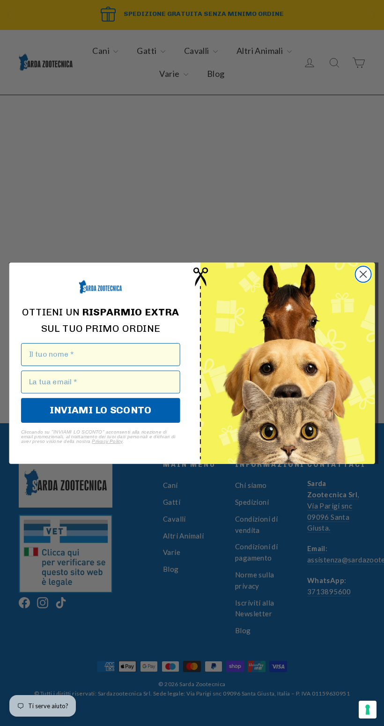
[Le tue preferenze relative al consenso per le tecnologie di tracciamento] (368, 710)
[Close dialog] (363, 274)
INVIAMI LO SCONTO (101, 410)
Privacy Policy (107, 441)
